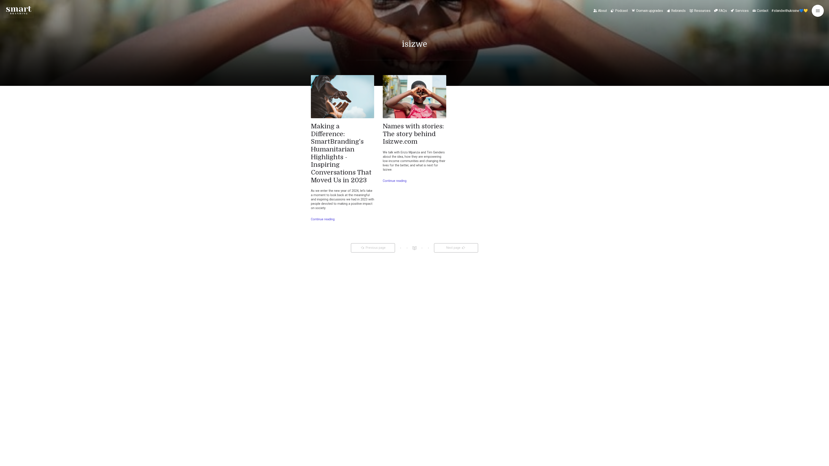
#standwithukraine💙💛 (789, 11)
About (602, 11)
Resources (702, 11)
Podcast (621, 11)
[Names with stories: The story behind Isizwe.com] (414, 96)
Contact (762, 11)
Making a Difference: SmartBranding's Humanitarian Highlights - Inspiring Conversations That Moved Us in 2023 (341, 153)
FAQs (723, 11)
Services (742, 11)
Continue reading (323, 219)
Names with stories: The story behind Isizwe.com (413, 134)
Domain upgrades (649, 11)
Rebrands (678, 11)
